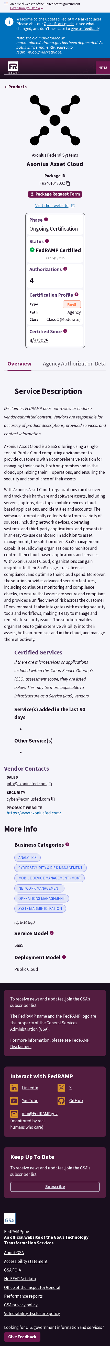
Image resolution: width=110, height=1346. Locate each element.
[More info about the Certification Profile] (76, 294)
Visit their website (52, 205)
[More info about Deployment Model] (64, 957)
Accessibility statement (26, 1261)
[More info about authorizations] (65, 268)
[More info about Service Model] (51, 933)
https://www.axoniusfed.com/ (34, 813)
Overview (19, 363)
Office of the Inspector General (32, 1287)
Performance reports (23, 1296)
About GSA (14, 1252)
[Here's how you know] (55, 6)
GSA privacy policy (21, 1305)
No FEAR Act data (20, 1279)
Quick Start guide (59, 23)
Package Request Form (58, 194)
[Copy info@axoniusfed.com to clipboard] (50, 784)
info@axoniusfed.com (27, 784)
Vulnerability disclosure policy (32, 1313)
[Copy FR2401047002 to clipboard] (68, 183)
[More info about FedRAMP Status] (47, 241)
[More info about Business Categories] (67, 844)
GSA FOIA (12, 1270)
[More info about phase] (46, 219)
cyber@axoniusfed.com (28, 799)
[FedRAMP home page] (13, 67)
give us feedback (85, 28)
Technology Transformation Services (46, 1240)
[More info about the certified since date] (65, 331)
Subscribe (55, 1186)
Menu (103, 67)
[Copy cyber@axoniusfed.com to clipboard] (53, 799)
